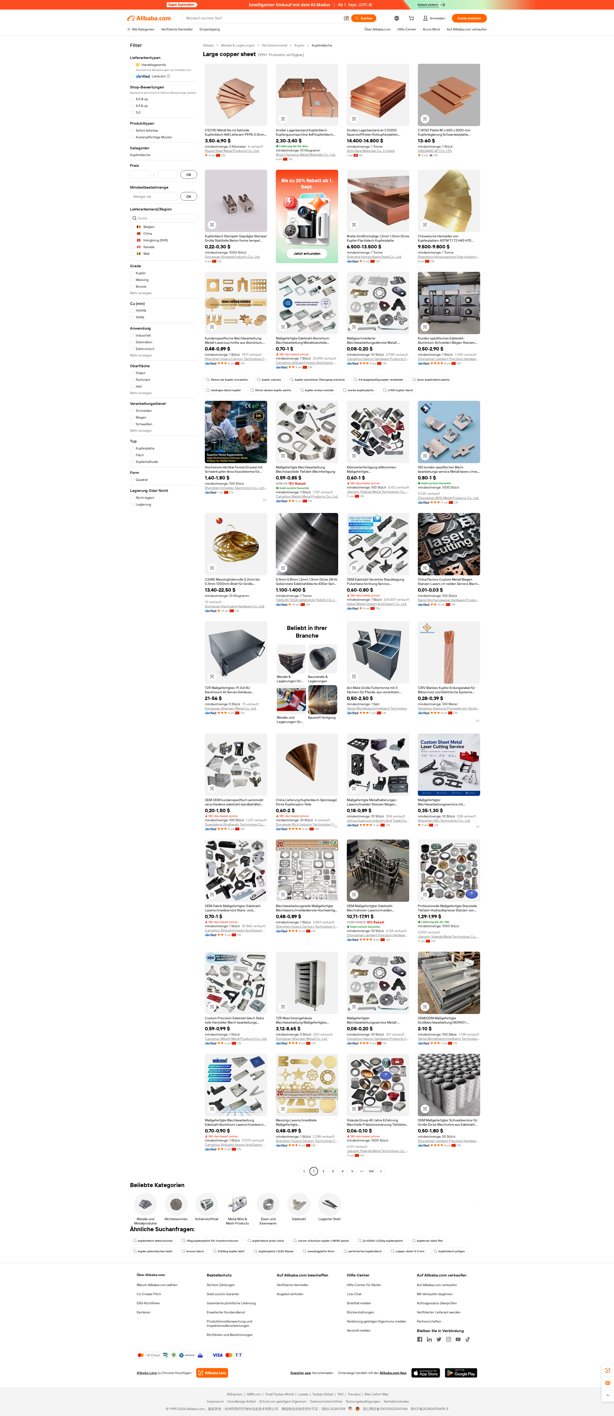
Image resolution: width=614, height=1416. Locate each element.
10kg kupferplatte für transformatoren (212, 1240)
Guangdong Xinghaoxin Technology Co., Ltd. (236, 824)
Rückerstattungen (360, 1312)
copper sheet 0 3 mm (410, 1251)
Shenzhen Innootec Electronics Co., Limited (236, 488)
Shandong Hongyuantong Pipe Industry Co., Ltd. (449, 257)
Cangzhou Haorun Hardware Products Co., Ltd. (378, 359)
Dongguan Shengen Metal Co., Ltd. (230, 708)
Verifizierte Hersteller (292, 1285)
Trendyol (354, 1394)
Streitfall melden (359, 1303)
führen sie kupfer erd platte (229, 379)
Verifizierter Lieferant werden (438, 1312)
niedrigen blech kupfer (226, 390)
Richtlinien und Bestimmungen (230, 1335)
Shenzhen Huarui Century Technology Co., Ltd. (236, 359)
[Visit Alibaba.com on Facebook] (420, 1339)
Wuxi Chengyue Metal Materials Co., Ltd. (306, 155)
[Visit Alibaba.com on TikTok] (468, 1339)
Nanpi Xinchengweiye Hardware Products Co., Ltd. (449, 600)
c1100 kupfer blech (400, 390)
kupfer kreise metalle (319, 390)
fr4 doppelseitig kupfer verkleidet (381, 379)
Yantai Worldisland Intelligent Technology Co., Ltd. (378, 708)
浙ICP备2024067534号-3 (429, 1409)
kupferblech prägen (451, 1251)
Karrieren (143, 1312)
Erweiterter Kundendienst (226, 1312)
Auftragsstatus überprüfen (437, 1303)
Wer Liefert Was (377, 1394)
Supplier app (300, 1373)
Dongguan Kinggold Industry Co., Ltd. (232, 257)
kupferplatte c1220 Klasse (276, 1251)
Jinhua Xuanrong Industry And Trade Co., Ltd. (378, 820)
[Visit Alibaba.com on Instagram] (448, 1339)
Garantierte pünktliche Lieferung (231, 1303)
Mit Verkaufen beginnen (435, 1294)
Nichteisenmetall (274, 45)
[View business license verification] (350, 1408)
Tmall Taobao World (279, 1394)
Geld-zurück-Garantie (223, 1294)
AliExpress (234, 1394)
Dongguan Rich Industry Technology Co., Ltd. (307, 824)
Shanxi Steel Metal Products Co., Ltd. (232, 151)
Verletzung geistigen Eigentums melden (376, 1321)
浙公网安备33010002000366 (385, 1409)
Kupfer (300, 45)
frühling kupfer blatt (231, 1251)
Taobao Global (322, 1394)
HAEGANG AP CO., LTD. (435, 151)
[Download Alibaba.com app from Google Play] (461, 1373)
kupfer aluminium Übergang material (320, 379)
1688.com (253, 1394)
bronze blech (195, 1251)
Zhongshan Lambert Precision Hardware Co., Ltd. (449, 359)
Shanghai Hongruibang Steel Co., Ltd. (374, 257)
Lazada (303, 1394)
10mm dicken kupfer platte (273, 390)
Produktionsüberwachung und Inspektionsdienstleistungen (229, 1323)
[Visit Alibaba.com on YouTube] (458, 1339)
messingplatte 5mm (321, 1251)
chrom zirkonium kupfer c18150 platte (323, 1240)
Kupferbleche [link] (322, 45)
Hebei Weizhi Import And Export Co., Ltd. (377, 604)
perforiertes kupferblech (365, 1251)
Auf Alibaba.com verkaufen (437, 1285)
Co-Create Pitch (149, 1294)
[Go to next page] (381, 1171)
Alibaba (208, 45)
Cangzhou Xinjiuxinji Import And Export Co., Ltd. (307, 363)
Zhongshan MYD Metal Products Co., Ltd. (448, 498)
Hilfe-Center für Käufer (364, 1285)
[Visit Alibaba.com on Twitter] (439, 1339)
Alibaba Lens (147, 1373)
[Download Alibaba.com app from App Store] (425, 1373)
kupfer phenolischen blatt (155, 1251)
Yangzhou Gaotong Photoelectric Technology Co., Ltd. (449, 708)
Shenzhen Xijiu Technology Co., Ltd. (444, 820)
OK (188, 175)
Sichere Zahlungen (221, 1285)
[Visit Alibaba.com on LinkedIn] (429, 1339)
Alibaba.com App (393, 1373)
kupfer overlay (271, 379)
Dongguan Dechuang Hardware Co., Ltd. (235, 606)
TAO (340, 1394)
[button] (346, 18)
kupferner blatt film (430, 1240)
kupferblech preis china (268, 1240)
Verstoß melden (359, 1330)
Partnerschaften (429, 1321)
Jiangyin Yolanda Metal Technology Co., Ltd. (378, 492)
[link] (608, 1370)
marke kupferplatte (361, 390)
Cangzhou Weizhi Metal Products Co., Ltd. (307, 496)
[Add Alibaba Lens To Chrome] (212, 1373)
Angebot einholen (290, 1294)
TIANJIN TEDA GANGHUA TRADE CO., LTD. (307, 600)
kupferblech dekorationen (155, 1240)
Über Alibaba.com (151, 1275)
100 (371, 1171)
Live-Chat (354, 1294)
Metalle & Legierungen (238, 45)
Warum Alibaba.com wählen (157, 1285)
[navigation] (163, 608)
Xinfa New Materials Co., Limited (371, 151)
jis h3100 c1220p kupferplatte (383, 1240)
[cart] (412, 19)
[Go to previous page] (304, 1171)
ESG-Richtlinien (148, 1303)
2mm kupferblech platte (433, 379)
